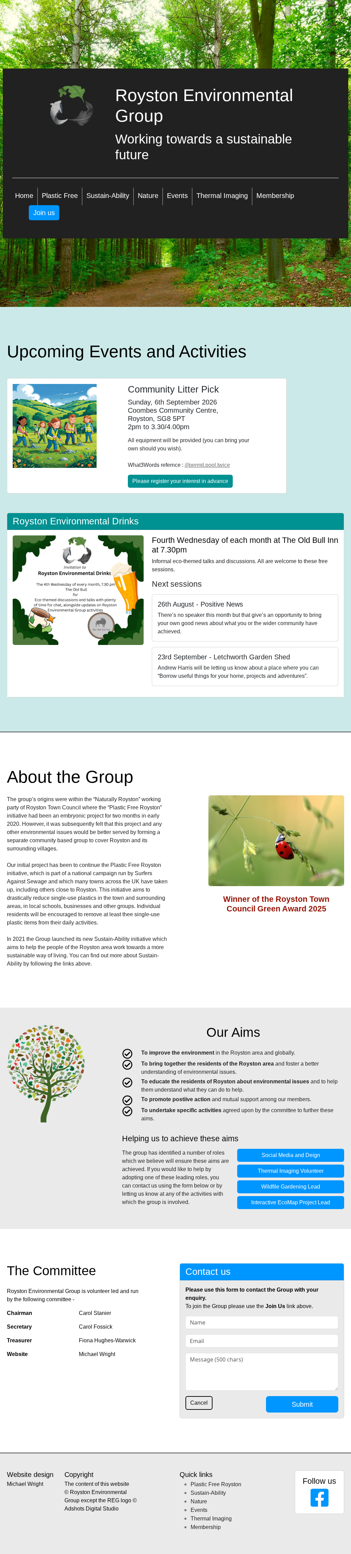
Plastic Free (60, 195)
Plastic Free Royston (216, 1484)
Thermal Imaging (222, 195)
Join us (44, 212)
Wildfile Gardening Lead (290, 1187)
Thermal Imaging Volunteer (291, 1171)
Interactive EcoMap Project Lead (290, 1202)
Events (177, 195)
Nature (148, 195)
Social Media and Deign (291, 1155)
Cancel (199, 1403)
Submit (302, 1404)
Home (24, 195)
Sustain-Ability (107, 195)
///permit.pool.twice (207, 465)
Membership (275, 195)
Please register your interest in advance (180, 481)
